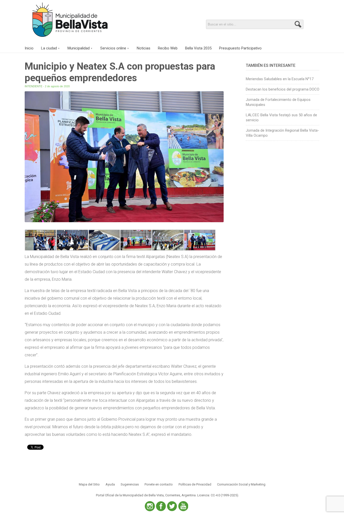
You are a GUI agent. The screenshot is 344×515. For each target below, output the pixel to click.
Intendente (33, 86)
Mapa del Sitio (89, 484)
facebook (161, 506)
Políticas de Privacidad (195, 484)
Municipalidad (78, 48)
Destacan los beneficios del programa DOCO (282, 89)
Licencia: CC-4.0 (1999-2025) (217, 495)
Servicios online (113, 48)
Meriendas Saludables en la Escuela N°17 (280, 79)
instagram (150, 506)
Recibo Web (168, 48)
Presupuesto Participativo (240, 48)
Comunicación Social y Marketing (241, 484)
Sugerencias (130, 484)
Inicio (29, 48)
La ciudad (49, 48)
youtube (183, 506)
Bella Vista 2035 (198, 48)
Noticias (143, 48)
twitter (172, 506)
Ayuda (110, 484)
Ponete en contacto (159, 484)
